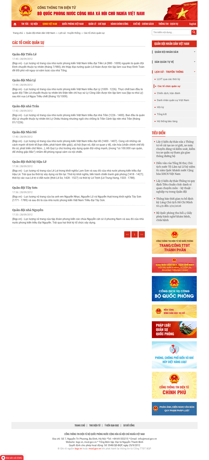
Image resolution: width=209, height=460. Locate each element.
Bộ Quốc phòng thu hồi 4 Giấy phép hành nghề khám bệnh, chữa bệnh (174, 216)
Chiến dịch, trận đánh (168, 93)
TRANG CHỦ (80, 425)
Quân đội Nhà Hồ (24, 132)
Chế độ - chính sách (143, 23)
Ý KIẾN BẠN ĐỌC (112, 425)
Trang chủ (18, 33)
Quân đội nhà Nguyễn (27, 210)
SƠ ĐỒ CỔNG (129, 425)
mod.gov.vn (95, 448)
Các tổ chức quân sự (94, 33)
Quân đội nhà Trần (25, 106)
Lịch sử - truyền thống (69, 33)
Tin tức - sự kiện (29, 23)
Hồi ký (160, 107)
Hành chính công (119, 23)
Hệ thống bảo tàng (167, 121)
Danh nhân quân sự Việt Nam (173, 100)
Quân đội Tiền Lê (24, 54)
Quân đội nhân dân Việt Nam (40, 33)
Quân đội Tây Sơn (24, 188)
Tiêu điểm (158, 132)
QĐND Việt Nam (50, 23)
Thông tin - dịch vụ (168, 23)
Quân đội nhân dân (166, 52)
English (192, 23)
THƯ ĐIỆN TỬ (94, 425)
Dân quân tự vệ (164, 61)
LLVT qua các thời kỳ (168, 79)
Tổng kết (162, 114)
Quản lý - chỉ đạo (97, 23)
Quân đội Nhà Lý (24, 80)
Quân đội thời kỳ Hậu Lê (29, 162)
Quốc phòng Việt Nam (73, 23)
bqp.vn (78, 448)
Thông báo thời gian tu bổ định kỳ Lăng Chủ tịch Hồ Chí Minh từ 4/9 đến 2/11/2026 (174, 202)
